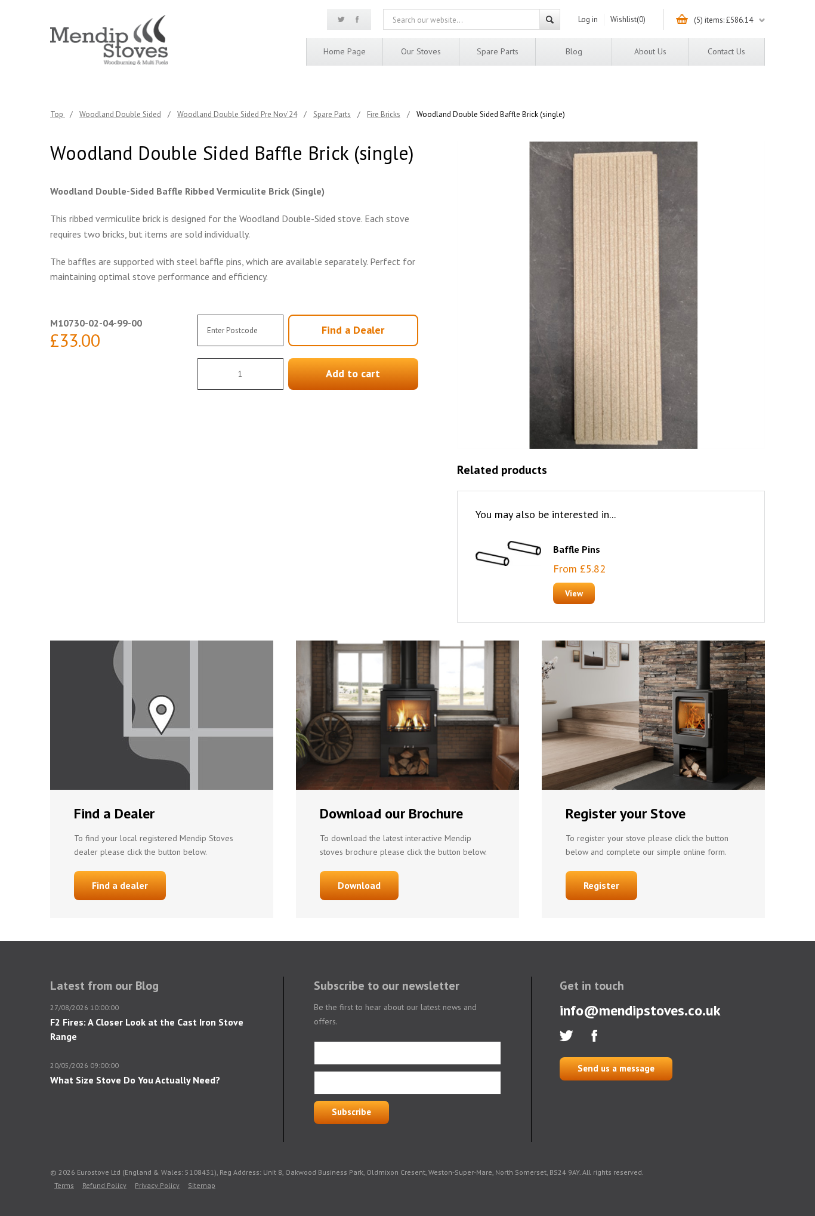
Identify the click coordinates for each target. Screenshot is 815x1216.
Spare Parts (497, 51)
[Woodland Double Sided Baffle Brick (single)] (611, 295)
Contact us (726, 51)
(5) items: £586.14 (723, 20)
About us (650, 51)
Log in (588, 19)
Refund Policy (104, 1185)
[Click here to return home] (109, 63)
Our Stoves (421, 51)
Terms (64, 1185)
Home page (344, 51)
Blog (574, 51)
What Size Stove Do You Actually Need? (135, 1080)
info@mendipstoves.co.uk (640, 1010)
